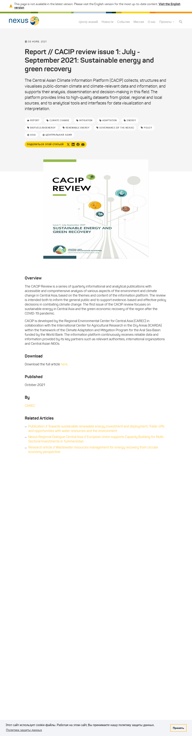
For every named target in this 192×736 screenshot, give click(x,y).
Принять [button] (178, 727)
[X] (68, 144)
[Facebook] (78, 144)
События (123, 22)
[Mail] (82, 144)
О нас (152, 22)
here (64, 364)
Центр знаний (88, 22)
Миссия (139, 22)
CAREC (30, 406)
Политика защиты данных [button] (24, 730)
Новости (107, 22)
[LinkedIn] (73, 144)
